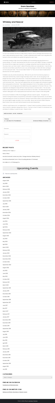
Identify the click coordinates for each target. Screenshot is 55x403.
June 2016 (5, 337)
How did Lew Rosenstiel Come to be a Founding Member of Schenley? (20, 159)
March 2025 (6, 206)
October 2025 (6, 198)
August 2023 (6, 235)
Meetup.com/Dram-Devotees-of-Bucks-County (15, 392)
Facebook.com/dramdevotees (10, 385)
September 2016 (7, 328)
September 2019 (7, 288)
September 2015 (7, 363)
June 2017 (5, 305)
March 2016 (5, 346)
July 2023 (5, 238)
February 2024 (6, 230)
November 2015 (6, 357)
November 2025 (7, 195)
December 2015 (6, 354)
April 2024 (5, 227)
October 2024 (6, 215)
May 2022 (5, 276)
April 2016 (5, 343)
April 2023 (5, 244)
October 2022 (6, 262)
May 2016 (5, 340)
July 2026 (5, 183)
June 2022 (5, 273)
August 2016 (6, 331)
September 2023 (7, 233)
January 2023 (6, 253)
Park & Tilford (6, 153)
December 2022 (7, 256)
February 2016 (6, 349)
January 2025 (6, 209)
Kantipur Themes (33, 401)
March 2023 (6, 247)
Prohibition (19, 113)
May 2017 (5, 308)
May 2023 (5, 241)
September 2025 (7, 201)
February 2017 (6, 314)
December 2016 (7, 320)
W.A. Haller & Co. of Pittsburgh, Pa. (11, 162)
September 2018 (7, 299)
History (14, 113)
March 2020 (6, 285)
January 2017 (6, 317)
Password (6, 134)
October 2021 (6, 279)
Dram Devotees (27, 6)
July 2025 (5, 203)
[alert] (27, 173)
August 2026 (6, 180)
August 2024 (6, 218)
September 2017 (7, 302)
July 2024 (5, 221)
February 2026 (6, 189)
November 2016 (6, 322)
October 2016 (6, 325)
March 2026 (6, 186)
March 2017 (5, 311)
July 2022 (5, 270)
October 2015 (6, 360)
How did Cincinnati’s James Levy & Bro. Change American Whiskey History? (21, 156)
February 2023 (6, 250)
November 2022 (7, 259)
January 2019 (6, 291)
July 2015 (5, 369)
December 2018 (7, 293)
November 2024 (7, 212)
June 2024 (5, 224)
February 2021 (6, 282)
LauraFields (7, 25)
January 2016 (6, 352)
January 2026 (6, 192)
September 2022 (7, 264)
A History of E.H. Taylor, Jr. (9, 150)
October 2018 (6, 296)
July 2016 (5, 334)
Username (6, 128)
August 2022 (6, 267)
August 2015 (6, 366)
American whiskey (8, 113)
